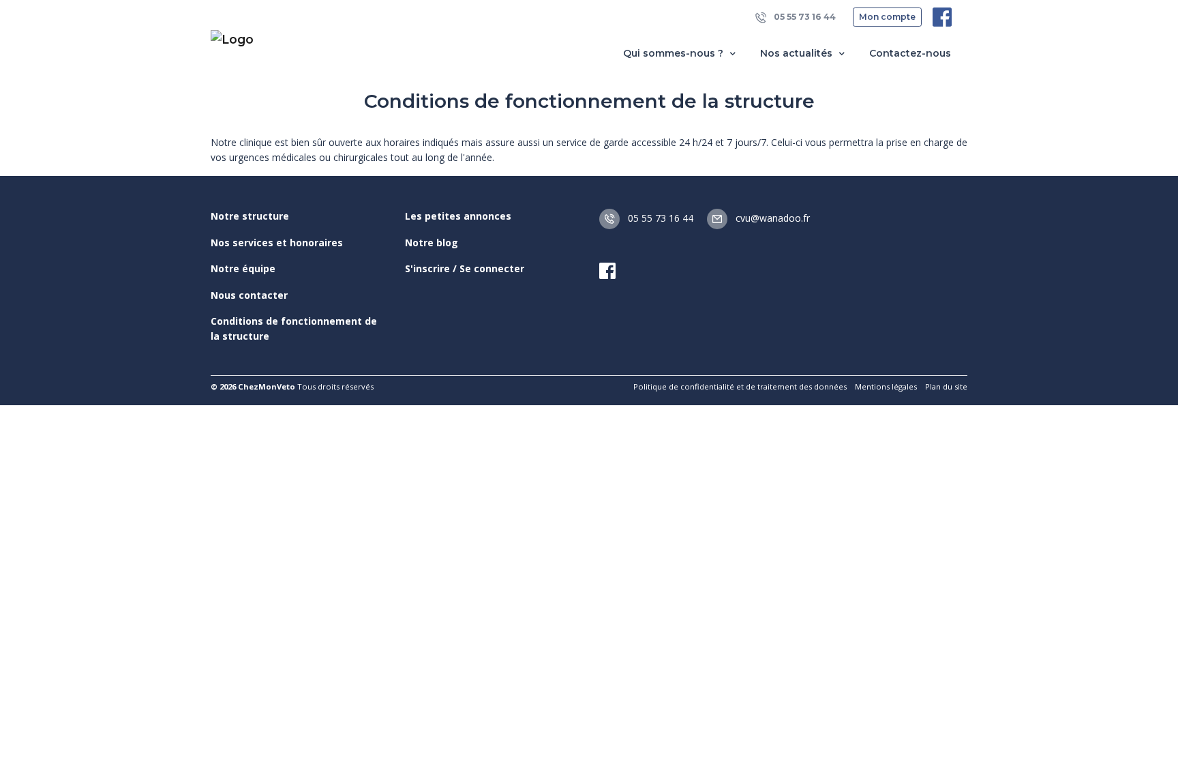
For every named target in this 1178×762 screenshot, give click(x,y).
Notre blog (431, 242)
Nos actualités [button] (797, 53)
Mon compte (887, 17)
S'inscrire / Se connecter (464, 268)
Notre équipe (243, 268)
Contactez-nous (910, 53)
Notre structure (250, 215)
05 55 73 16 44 (804, 17)
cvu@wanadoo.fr (771, 217)
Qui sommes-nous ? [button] (674, 53)
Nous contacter (249, 295)
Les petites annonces (458, 215)
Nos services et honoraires (277, 242)
